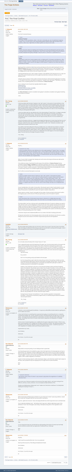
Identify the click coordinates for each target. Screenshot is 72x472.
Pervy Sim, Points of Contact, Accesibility (26, 88)
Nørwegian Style (21, 234)
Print (66, 25)
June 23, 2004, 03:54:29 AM (23, 101)
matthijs (8, 224)
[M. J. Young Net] (6, 107)
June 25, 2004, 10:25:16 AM (23, 394)
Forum (46, 5)
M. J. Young (9, 101)
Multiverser (24, 138)
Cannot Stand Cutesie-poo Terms (25, 89)
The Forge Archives (11, 5)
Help (56, 470)
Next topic (64, 21)
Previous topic (57, 21)
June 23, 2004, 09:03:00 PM (23, 224)
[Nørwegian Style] (6, 232)
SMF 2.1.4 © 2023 (7, 470)
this (32, 67)
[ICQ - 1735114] (6, 106)
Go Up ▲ (66, 470)
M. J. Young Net (21, 139)
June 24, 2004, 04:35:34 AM (23, 239)
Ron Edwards (9, 344)
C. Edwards (9, 29)
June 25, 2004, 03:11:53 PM (23, 419)
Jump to (48, 462)
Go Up (6, 457)
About (35, 5)
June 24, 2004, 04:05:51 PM (23, 343)
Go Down (7, 25)
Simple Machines (13, 470)
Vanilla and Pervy (21, 85)
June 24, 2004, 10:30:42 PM (23, 369)
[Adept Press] (6, 351)
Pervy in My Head (22, 86)
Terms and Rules (61, 470)
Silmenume (9, 308)
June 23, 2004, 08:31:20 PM (23, 143)
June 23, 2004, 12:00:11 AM (23, 29)
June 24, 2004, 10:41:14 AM (23, 308)
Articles (40, 5)
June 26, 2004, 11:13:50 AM (23, 435)
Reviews (51, 5)
